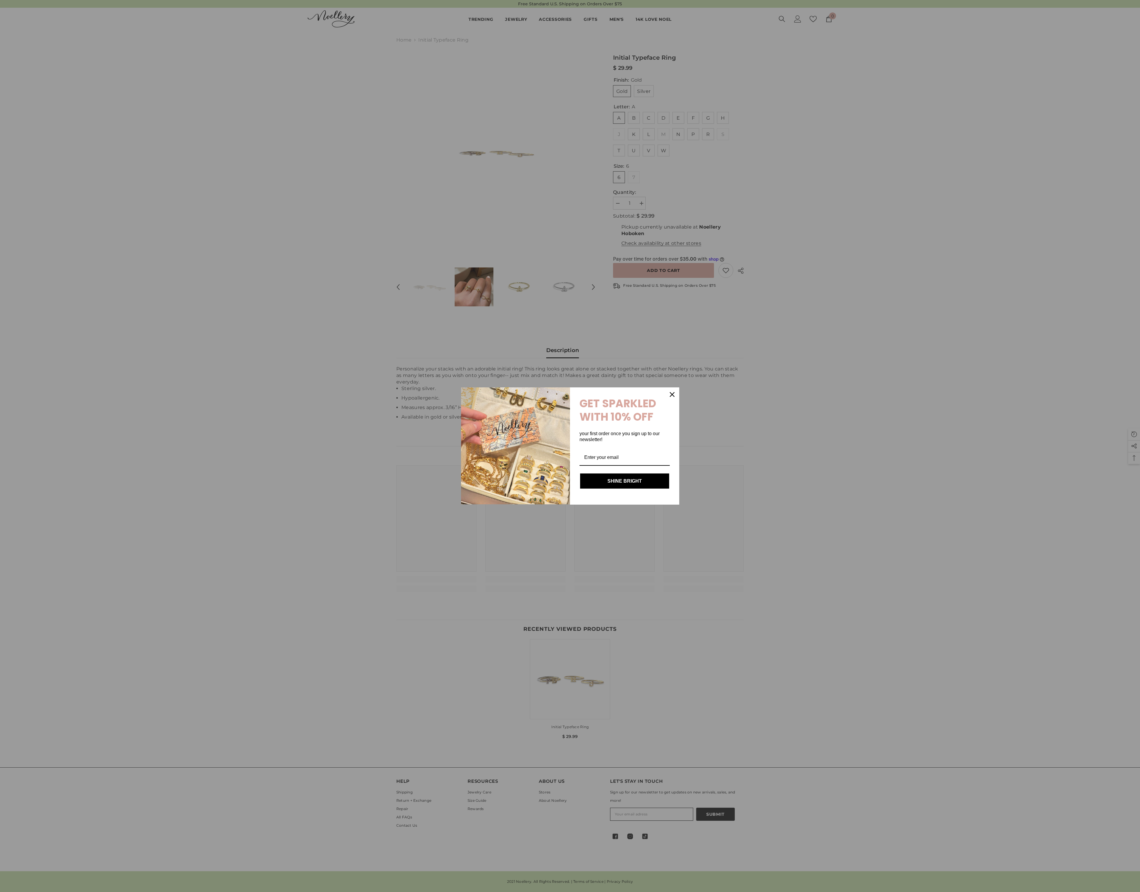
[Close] (672, 394)
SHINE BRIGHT (624, 481)
